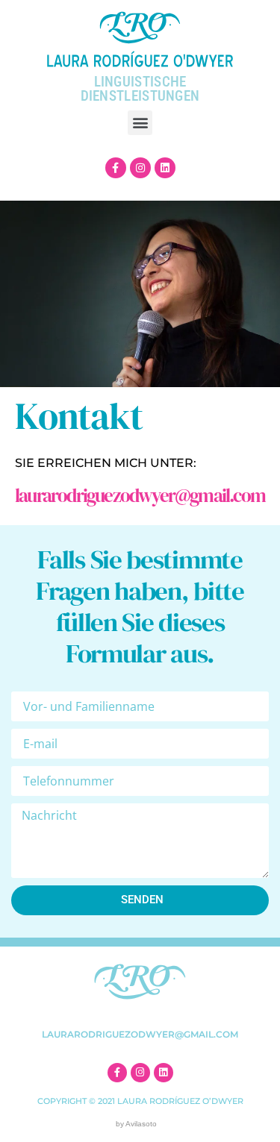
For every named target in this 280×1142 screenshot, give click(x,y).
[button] (140, 122)
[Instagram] (140, 167)
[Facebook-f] (115, 167)
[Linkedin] (165, 167)
